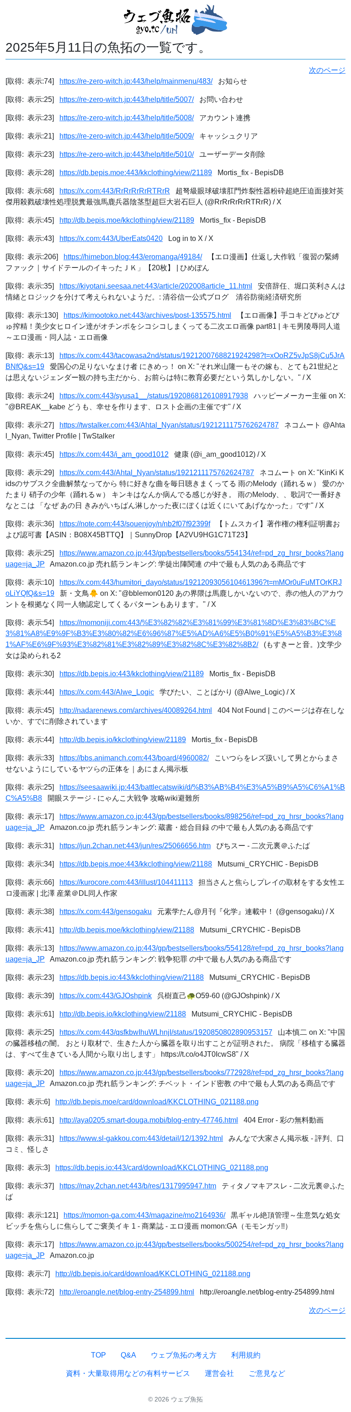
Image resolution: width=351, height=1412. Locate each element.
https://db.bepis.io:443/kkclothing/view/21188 (131, 977)
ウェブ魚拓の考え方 (184, 1355)
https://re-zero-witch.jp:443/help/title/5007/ (126, 99)
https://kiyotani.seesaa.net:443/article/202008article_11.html (155, 286)
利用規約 (246, 1355)
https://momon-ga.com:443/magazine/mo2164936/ (144, 1215)
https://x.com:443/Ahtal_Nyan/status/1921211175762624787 (156, 472)
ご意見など (267, 1373)
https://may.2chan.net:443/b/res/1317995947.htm (137, 1186)
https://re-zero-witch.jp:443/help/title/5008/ (126, 118)
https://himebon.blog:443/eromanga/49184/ (133, 257)
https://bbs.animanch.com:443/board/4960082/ (134, 758)
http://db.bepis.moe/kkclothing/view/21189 (126, 220)
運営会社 (219, 1373)
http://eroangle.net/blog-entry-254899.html (126, 1292)
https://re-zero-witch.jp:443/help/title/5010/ (126, 154)
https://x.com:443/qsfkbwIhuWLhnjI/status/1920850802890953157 (165, 1032)
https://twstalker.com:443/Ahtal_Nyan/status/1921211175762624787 (169, 425)
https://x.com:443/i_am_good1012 (114, 454)
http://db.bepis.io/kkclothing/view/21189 (122, 739)
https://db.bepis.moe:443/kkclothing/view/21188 (135, 864)
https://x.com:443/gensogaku (105, 911)
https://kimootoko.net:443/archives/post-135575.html (147, 315)
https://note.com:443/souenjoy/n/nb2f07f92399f (134, 524)
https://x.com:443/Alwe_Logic (106, 692)
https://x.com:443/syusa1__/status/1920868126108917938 (153, 396)
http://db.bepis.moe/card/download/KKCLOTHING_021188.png (157, 1102)
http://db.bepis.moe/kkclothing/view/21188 (126, 930)
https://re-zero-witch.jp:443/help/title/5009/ (126, 136)
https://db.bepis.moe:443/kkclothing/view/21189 (135, 172)
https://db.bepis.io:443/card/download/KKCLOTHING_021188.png (161, 1167)
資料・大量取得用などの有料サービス (128, 1373)
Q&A (128, 1355)
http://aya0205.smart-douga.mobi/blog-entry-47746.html (148, 1120)
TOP (98, 1355)
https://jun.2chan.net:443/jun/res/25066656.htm (135, 846)
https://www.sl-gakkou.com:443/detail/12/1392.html (141, 1138)
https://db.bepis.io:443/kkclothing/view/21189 (131, 674)
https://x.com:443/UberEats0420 (111, 238)
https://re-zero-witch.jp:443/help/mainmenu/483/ (136, 81)
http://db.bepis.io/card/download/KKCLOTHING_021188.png (152, 1274)
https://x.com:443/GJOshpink (105, 996)
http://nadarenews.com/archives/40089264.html (135, 710)
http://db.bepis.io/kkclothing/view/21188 (122, 1014)
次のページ (327, 70)
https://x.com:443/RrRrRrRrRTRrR (114, 191)
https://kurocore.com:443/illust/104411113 (126, 882)
